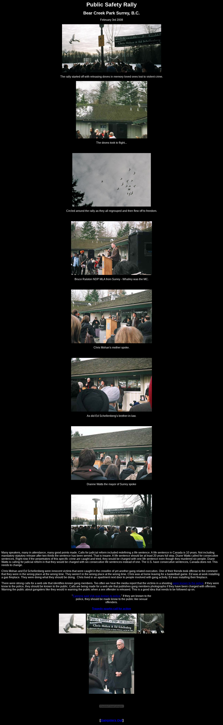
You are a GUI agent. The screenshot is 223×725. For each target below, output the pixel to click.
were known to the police (188, 583)
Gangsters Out (111, 720)
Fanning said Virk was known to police (96, 595)
